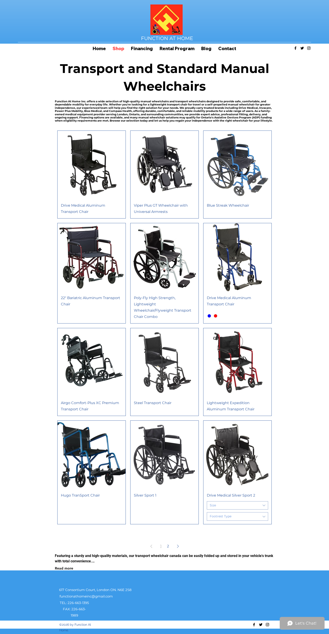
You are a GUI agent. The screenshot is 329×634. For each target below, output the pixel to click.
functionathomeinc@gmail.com (86, 596)
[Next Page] (178, 546)
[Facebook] (295, 48)
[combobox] (237, 505)
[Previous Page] (151, 546)
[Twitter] (302, 48)
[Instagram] (309, 48)
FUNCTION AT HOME (167, 38)
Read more (64, 568)
